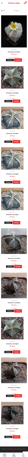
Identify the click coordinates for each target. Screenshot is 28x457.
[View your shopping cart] (25, 3)
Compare (18, 60)
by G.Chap (12, 98)
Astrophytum (14, 49)
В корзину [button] (9, 60)
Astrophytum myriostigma (14, 52)
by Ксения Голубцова (14, 57)
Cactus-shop (14, 3)
